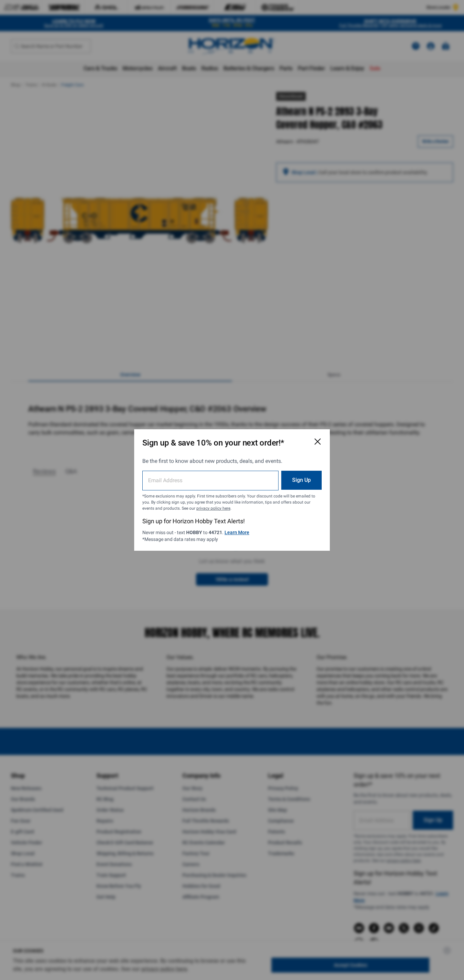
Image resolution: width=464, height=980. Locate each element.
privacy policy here (213, 508)
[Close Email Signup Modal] (318, 441)
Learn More (237, 532)
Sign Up (301, 480)
